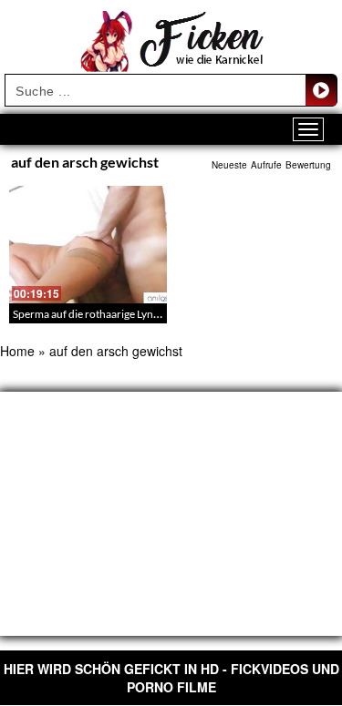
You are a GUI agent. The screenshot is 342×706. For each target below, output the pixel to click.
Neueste (229, 165)
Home (17, 351)
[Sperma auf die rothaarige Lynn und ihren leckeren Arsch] (88, 244)
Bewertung (308, 165)
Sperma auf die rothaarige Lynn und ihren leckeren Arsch (147, 314)
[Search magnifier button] (321, 90)
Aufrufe (266, 165)
